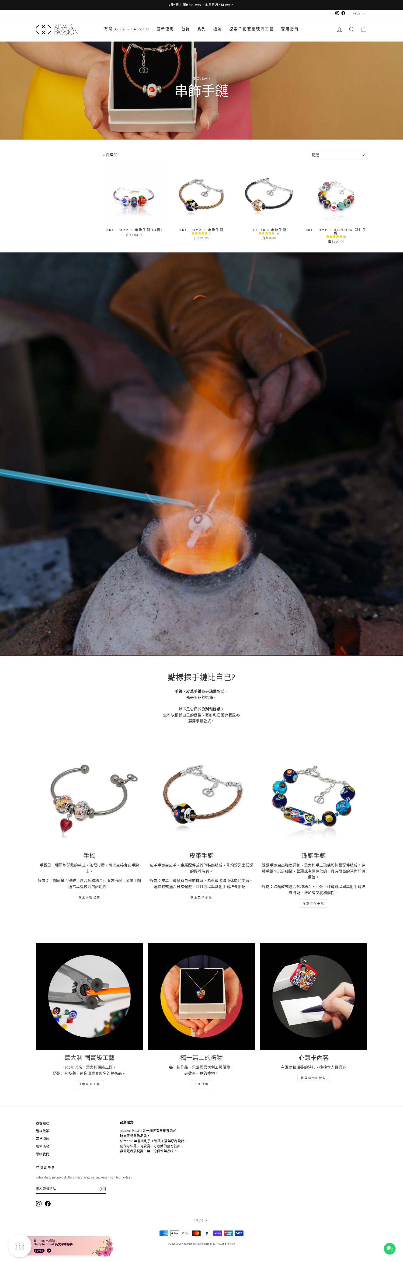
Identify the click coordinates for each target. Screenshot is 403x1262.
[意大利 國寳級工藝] (89, 996)
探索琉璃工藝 (90, 1084)
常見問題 (42, 1138)
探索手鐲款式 (90, 897)
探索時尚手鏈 (314, 903)
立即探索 (201, 1084)
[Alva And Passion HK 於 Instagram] (39, 1203)
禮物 (217, 29)
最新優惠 (165, 29)
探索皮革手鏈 (201, 897)
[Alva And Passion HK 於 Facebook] (48, 1203)
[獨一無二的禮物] (201, 996)
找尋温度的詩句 (313, 1078)
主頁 (196, 78)
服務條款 (42, 1146)
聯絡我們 (42, 1154)
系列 (201, 29)
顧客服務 (42, 1123)
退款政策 (42, 1131)
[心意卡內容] (313, 996)
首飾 (185, 29)
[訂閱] (103, 1189)
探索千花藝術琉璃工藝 (251, 29)
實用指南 (290, 29)
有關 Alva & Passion (126, 29)
